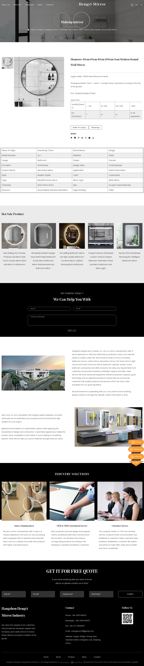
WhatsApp (95, 127)
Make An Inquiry (79, 127)
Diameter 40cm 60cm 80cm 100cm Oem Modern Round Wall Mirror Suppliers (110, 662)
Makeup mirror (52, 29)
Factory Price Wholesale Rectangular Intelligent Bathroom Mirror (129, 257)
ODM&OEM (29, 4)
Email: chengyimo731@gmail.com (79, 631)
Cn (136, 5)
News (40, 4)
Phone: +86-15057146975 (75, 615)
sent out (72, 330)
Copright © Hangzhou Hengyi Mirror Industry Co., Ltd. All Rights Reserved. (31, 662)
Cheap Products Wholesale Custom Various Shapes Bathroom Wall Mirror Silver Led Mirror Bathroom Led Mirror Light (100, 261)
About (58, 657)
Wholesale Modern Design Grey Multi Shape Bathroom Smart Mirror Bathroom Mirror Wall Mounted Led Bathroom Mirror (43, 261)
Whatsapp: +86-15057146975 (77, 620)
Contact (50, 4)
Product (17, 4)
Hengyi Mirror (92, 4)
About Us (6, 4)
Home (33, 29)
